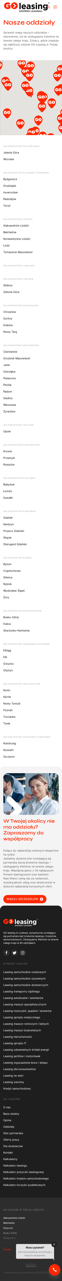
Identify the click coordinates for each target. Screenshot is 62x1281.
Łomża (7, 491)
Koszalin (8, 750)
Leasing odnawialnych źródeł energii (26, 1049)
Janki (6, 365)
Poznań (8, 710)
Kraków (8, 325)
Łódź (6, 245)
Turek (6, 723)
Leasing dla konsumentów (19, 1069)
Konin (6, 690)
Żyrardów (9, 411)
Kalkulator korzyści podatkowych (24, 1185)
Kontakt (8, 1152)
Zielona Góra (11, 292)
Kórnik (7, 697)
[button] (25, 73)
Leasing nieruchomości (17, 1036)
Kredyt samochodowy (17, 1088)
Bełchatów (9, 232)
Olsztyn (8, 670)
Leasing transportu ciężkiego (21, 991)
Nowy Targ (10, 331)
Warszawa (9, 404)
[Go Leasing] (26, 7)
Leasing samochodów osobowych (24, 972)
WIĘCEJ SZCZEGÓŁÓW (22, 899)
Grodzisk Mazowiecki (16, 358)
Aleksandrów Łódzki (16, 225)
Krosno (7, 451)
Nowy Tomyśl (11, 703)
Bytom (7, 564)
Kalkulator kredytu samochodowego (26, 1178)
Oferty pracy (11, 1139)
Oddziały (8, 1126)
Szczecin (9, 756)
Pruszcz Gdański (13, 531)
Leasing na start (13, 1075)
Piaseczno (9, 378)
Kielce (7, 623)
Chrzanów (9, 311)
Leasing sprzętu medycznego (21, 1017)
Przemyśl (9, 458)
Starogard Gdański (15, 544)
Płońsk (7, 385)
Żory (6, 597)
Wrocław (8, 159)
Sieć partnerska (13, 1133)
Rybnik (7, 584)
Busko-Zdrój (11, 617)
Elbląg (7, 650)
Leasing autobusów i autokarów (23, 998)
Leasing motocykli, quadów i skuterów (27, 1010)
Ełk (5, 657)
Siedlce (7, 398)
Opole (7, 431)
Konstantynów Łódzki (16, 238)
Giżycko (8, 663)
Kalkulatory (10, 1159)
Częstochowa (12, 570)
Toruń (6, 205)
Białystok (9, 484)
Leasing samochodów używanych (24, 978)
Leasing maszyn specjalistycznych (24, 1004)
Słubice (7, 285)
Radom (7, 391)
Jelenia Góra (11, 152)
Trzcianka (9, 716)
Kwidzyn (8, 524)
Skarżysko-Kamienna (16, 630)
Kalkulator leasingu (15, 1165)
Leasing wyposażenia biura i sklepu (25, 1062)
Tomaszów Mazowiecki (18, 252)
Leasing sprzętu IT (14, 1043)
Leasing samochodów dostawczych (25, 985)
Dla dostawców (13, 1146)
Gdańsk (8, 517)
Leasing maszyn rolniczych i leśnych (26, 1023)
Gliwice (7, 577)
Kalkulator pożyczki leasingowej (23, 1172)
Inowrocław (10, 192)
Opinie (7, 1120)
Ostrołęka (9, 371)
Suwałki (8, 497)
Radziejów (9, 199)
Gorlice (7, 318)
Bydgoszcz (10, 179)
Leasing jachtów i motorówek (21, 1056)
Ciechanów (10, 351)
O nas (6, 1107)
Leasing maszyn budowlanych (22, 1030)
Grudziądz (9, 185)
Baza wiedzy (11, 1113)
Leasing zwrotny (13, 1082)
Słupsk (7, 537)
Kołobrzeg (9, 743)
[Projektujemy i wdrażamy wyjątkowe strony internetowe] (31, 1265)
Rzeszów (9, 464)
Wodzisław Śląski (14, 590)
